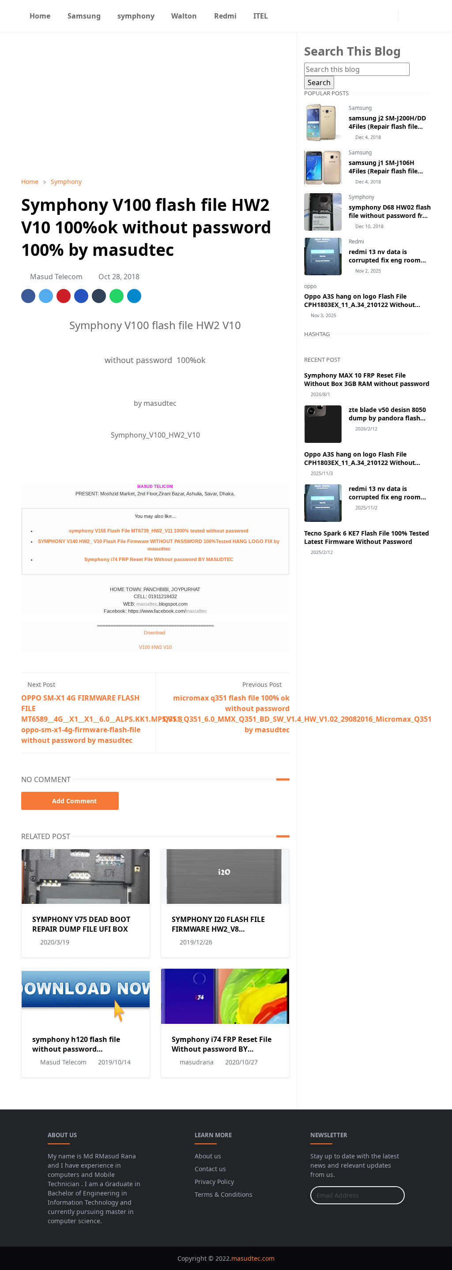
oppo (310, 286)
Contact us (210, 1169)
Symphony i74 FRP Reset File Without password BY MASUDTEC (159, 559)
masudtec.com (253, 1258)
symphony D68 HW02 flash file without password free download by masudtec (390, 215)
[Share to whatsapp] (116, 296)
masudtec (147, 604)
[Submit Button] (394, 1195)
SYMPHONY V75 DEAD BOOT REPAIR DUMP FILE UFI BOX (81, 924)
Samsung (360, 108)
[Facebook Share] (28, 296)
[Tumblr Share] (99, 296)
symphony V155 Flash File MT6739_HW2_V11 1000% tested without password (159, 530)
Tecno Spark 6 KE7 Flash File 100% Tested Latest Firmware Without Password (366, 537)
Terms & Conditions (223, 1194)
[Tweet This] (46, 296)
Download (155, 632)
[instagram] (389, 16)
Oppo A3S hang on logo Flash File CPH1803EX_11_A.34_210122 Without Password (359, 304)
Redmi (356, 241)
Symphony (361, 197)
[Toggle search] (423, 16)
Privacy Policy (214, 1181)
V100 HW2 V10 (155, 647)
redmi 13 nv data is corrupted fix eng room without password (385, 260)
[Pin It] (63, 296)
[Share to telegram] (134, 296)
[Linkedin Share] (81, 296)
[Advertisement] (155, 104)
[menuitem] (40, 16)
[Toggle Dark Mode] (407, 15)
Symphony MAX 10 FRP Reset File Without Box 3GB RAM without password (366, 379)
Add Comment (74, 801)
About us (208, 1156)
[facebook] (375, 16)
